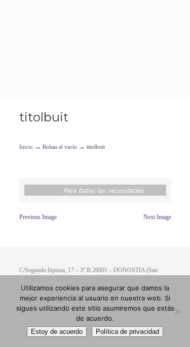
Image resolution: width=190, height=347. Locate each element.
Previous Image (38, 217)
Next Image (157, 217)
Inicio (26, 147)
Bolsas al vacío (60, 147)
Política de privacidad (127, 331)
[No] (177, 311)
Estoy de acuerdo (57, 331)
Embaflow (95, 30)
